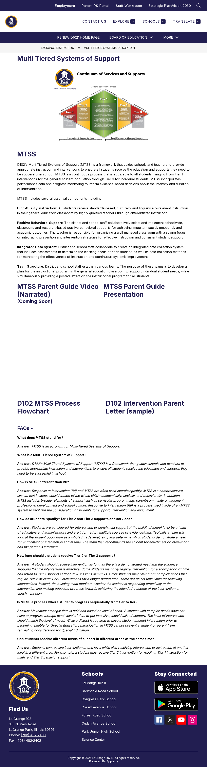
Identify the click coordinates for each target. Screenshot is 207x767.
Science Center (93, 739)
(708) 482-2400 (33, 735)
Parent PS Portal (95, 6)
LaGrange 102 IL (94, 683)
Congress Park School (99, 699)
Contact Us (94, 21)
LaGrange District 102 (58, 48)
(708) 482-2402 (28, 741)
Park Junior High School (101, 731)
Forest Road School (97, 715)
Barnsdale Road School (100, 691)
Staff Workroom (129, 6)
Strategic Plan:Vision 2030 (169, 6)
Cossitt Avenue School (99, 707)
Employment (65, 6)
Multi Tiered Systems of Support (110, 48)
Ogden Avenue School (99, 723)
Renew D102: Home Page (78, 37)
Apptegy (112, 761)
